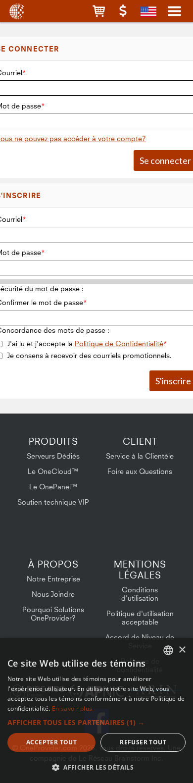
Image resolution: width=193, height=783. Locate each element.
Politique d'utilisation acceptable (140, 617)
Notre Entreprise (53, 578)
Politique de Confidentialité (119, 343)
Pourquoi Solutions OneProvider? (53, 613)
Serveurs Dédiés (53, 456)
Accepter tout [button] (51, 742)
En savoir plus (72, 708)
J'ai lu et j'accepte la (85, 343)
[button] (98, 11)
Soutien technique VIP (53, 502)
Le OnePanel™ (53, 486)
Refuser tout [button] (143, 742)
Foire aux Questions (139, 471)
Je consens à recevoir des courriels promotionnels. (89, 355)
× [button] (182, 650)
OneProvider (16, 11)
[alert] (96, 710)
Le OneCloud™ (53, 471)
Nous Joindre (53, 594)
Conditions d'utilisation (139, 593)
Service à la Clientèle (140, 456)
